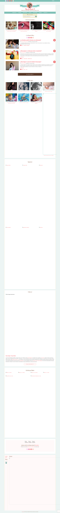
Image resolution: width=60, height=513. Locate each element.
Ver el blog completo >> (30, 74)
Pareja (40, 12)
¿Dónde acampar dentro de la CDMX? (49, 155)
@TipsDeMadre (30, 357)
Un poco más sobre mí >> (30, 364)
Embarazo (14, 12)
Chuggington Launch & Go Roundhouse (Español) (36, 103)
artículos (29, 446)
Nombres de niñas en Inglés (48, 91)
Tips (26, 69)
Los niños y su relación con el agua (23, 102)
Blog (22, 45)
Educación (25, 12)
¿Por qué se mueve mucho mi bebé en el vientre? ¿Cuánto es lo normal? (36, 91)
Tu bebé (19, 12)
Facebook (42, 357)
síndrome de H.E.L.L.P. (15, 359)
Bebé (22, 69)
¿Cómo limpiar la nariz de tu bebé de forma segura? (30, 62)
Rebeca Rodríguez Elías (25, 41)
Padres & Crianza (26, 45)
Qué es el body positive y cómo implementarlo (11, 91)
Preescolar (30, 58)
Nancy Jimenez (23, 52)
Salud (30, 12)
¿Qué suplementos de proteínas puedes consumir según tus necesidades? (11, 31)
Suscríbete (37, 445)
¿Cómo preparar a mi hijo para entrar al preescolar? (31, 51)
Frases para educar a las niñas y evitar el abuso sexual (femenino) (23, 31)
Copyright (23, 511)
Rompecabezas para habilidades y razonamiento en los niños (11, 103)
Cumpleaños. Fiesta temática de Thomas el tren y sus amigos (48, 31)
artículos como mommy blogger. (37, 360)
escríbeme (32, 446)
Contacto (45, 12)
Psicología (35, 12)
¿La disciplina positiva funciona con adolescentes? (30, 40)
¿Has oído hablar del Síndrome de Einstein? (36, 31)
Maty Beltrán (21, 360)
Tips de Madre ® (30, 9)
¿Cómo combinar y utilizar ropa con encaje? (24, 91)
